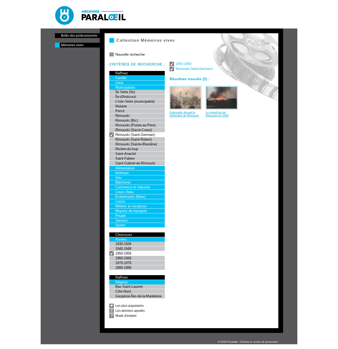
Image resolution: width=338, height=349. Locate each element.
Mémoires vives (72, 45)
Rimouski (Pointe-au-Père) (135, 125)
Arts (118, 178)
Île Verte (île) (125, 92)
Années (121, 239)
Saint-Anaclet (125, 154)
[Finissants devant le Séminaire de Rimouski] (185, 97)
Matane (121, 106)
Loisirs (120, 201)
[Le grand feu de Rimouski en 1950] (222, 97)
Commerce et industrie (132, 187)
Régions (121, 282)
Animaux (122, 173)
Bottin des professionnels (79, 35)
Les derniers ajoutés (130, 311)
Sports (120, 225)
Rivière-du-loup (126, 149)
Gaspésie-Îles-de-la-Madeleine (138, 296)
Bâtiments (123, 182)
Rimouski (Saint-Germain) (135, 135)
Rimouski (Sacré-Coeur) (133, 130)
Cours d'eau (124, 192)
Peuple (120, 216)
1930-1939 (123, 244)
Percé (119, 111)
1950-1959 (123, 253)
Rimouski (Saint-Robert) (133, 139)
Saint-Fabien (125, 158)
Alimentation (124, 168)
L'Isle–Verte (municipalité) (134, 101)
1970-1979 (123, 263)
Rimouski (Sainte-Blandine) (136, 144)
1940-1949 (123, 249)
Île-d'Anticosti (125, 97)
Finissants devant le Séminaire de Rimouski (184, 114)
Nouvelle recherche (130, 54)
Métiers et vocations (131, 206)
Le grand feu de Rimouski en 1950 (217, 114)
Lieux (119, 83)
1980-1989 (123, 268)
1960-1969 (123, 258)
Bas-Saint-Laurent (129, 287)
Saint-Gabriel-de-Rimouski (135, 163)
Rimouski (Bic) (126, 120)
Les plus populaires (129, 306)
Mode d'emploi (126, 316)
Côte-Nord (123, 291)
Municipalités (125, 87)
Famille (120, 78)
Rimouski (122, 116)
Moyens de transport (131, 211)
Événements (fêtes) (130, 197)
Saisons (121, 220)
